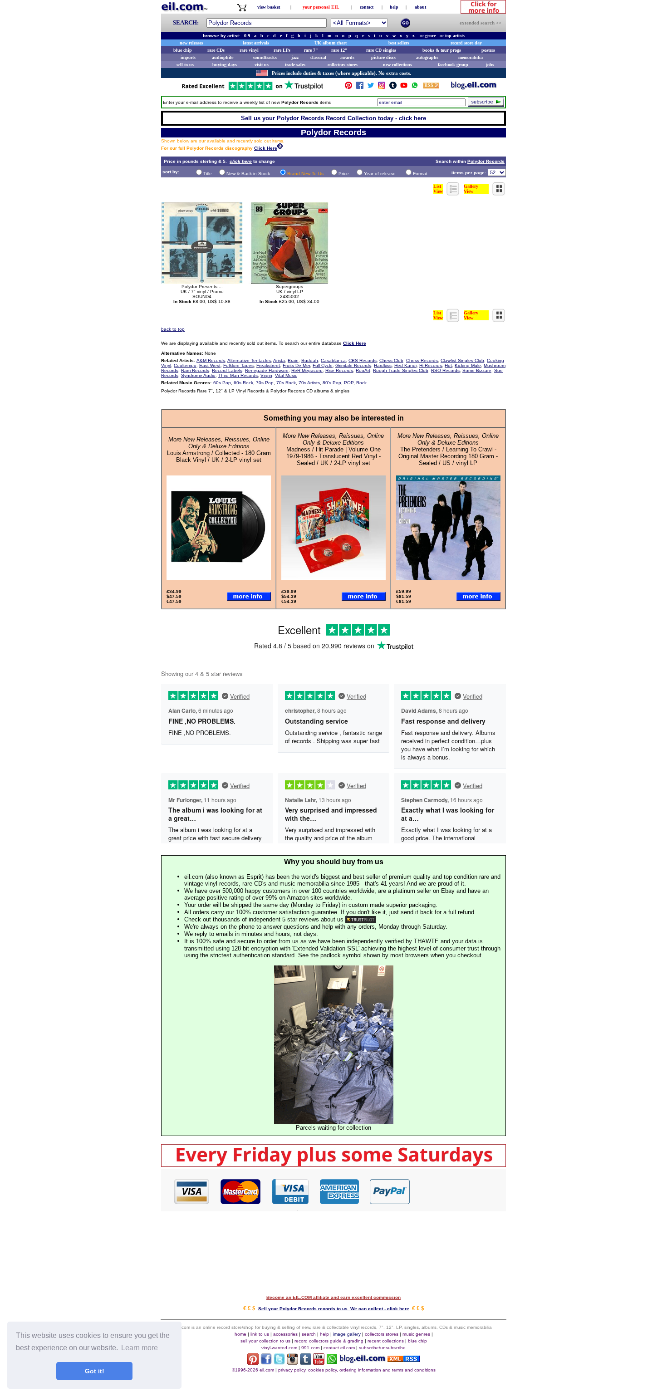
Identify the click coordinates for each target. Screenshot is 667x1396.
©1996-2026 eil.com (253, 1369)
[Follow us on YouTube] (403, 87)
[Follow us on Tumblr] (393, 87)
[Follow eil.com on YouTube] (318, 1362)
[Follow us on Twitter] (370, 87)
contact (366, 7)
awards (347, 57)
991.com (310, 1347)
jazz (295, 57)
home (240, 1334)
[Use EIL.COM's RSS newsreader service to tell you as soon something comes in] (403, 1359)
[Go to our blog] (474, 87)
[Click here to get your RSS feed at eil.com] (431, 86)
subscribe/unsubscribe (382, 1347)
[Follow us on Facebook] (359, 87)
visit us (262, 64)
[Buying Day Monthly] (333, 1164)
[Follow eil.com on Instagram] (292, 1362)
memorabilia (470, 57)
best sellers (398, 42)
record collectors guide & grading (328, 1340)
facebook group (453, 64)
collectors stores (343, 64)
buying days (224, 64)
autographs (427, 57)
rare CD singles (381, 50)
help (394, 7)
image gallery (347, 1334)
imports (188, 57)
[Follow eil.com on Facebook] (266, 1362)
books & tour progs (441, 50)
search (309, 1334)
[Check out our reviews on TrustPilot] (360, 919)
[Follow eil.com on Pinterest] (253, 1362)
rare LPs (282, 50)
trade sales (295, 64)
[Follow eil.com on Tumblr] (305, 1362)
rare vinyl (249, 50)
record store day (466, 42)
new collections (397, 64)
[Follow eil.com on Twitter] (279, 1362)
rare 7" (311, 50)
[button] (458, 1191)
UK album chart (330, 42)
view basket (268, 7)
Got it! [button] (94, 1371)
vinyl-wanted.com (279, 1347)
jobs (490, 64)
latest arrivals (256, 42)
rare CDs (216, 50)
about (420, 7)
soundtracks (265, 57)
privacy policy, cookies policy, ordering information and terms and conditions (357, 1369)
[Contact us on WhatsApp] (414, 87)
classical (318, 57)
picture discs (383, 57)
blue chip (182, 50)
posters (488, 50)
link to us (259, 1334)
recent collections (386, 1340)
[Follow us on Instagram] (381, 87)
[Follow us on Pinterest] (348, 87)
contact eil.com (339, 1347)
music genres (416, 1334)
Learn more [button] (139, 1348)
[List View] (453, 193)
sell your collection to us (265, 1340)
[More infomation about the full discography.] (280, 147)
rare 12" (339, 50)
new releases (191, 42)
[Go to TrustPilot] (252, 89)
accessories (285, 1334)
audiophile (222, 57)
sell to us (185, 64)
